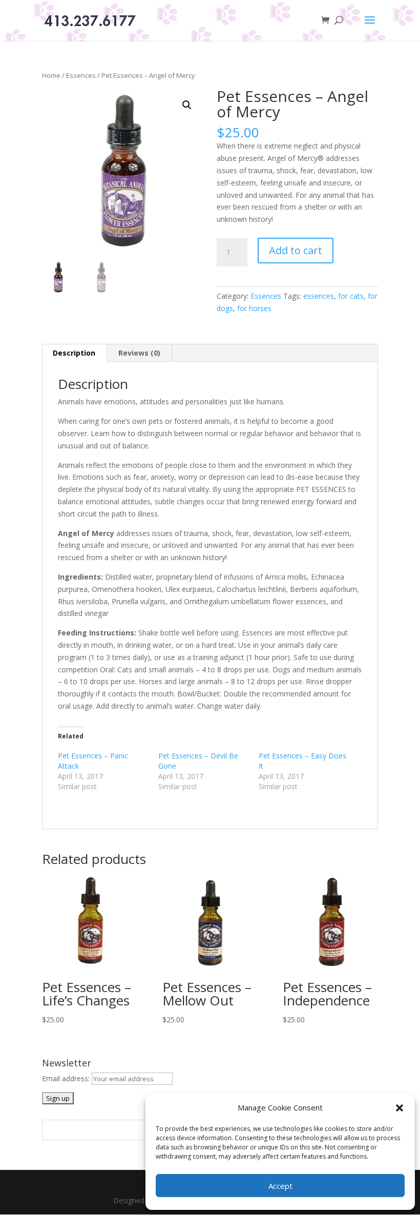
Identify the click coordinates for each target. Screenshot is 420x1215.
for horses (254, 308)
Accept (280, 1186)
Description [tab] (74, 353)
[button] (399, 1108)
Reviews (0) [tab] (139, 353)
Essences (81, 75)
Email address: (67, 1078)
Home (51, 75)
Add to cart (295, 250)
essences (318, 296)
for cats (351, 296)
